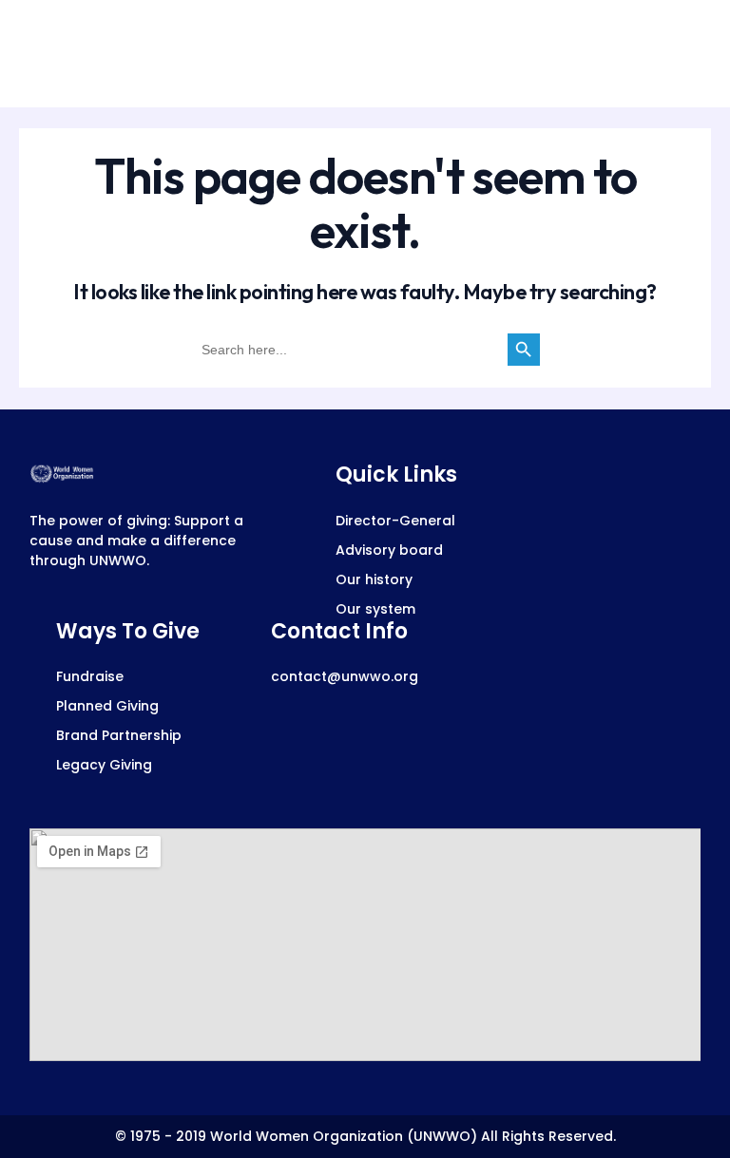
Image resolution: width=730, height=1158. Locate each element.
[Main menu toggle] (680, 53)
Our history (374, 579)
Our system (375, 608)
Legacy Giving (104, 764)
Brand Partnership (119, 735)
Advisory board (389, 550)
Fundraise (90, 676)
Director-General (395, 520)
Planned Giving (107, 705)
